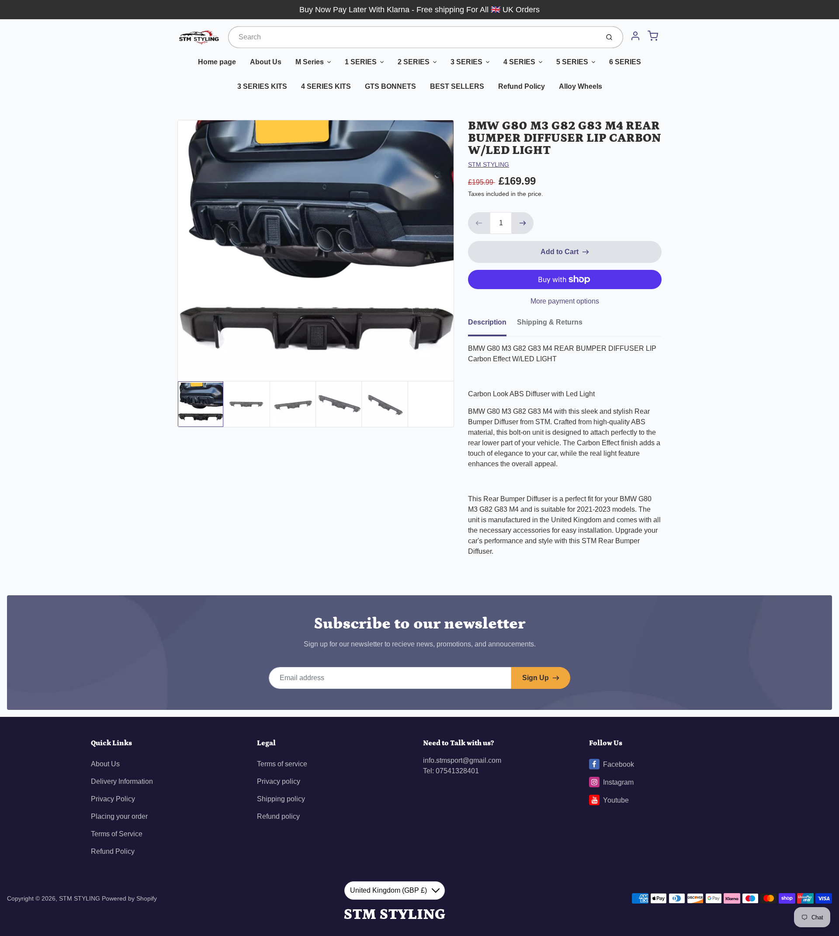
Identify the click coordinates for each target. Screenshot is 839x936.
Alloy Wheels (580, 86)
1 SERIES (361, 62)
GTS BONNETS (390, 86)
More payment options (564, 301)
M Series (309, 62)
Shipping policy (281, 799)
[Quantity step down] (479, 223)
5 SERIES (572, 62)
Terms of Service (116, 834)
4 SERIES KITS (326, 86)
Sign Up (535, 677)
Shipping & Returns (549, 322)
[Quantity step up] (523, 223)
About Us (265, 62)
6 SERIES (625, 62)
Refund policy (278, 816)
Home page (217, 62)
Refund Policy (521, 86)
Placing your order (119, 816)
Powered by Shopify (129, 898)
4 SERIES (519, 62)
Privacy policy (278, 781)
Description (487, 322)
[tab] (492, 325)
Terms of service (282, 764)
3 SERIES (466, 62)
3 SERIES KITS (262, 86)
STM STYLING (488, 164)
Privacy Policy (113, 799)
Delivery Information (122, 781)
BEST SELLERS (457, 86)
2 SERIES (414, 62)
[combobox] (412, 37)
